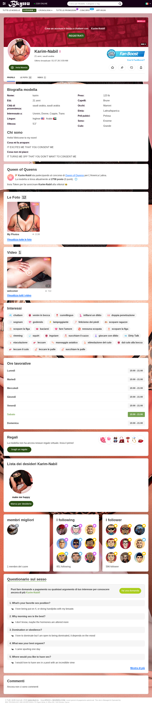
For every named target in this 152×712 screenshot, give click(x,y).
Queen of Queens (74, 175)
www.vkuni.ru (33, 700)
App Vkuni (101, 10)
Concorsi (85, 10)
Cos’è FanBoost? (136, 60)
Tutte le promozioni (66, 10)
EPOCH (47, 700)
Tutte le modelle (11, 10)
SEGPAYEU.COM (58, 700)
